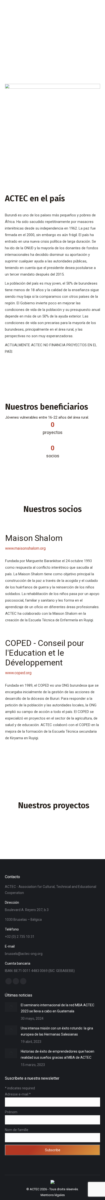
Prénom (11, 1112)
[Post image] (11, 1007)
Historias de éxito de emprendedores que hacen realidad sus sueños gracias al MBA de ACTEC (57, 1054)
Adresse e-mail (18, 1094)
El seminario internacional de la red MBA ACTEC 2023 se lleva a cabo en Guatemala (57, 1008)
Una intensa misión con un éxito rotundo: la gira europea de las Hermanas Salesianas (57, 1031)
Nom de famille (16, 1130)
